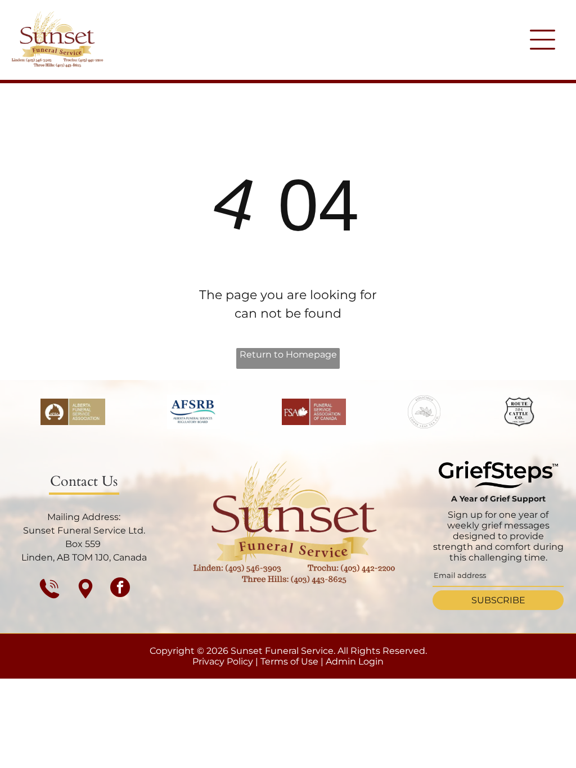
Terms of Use (289, 661)
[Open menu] (542, 39)
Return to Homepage (288, 354)
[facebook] (120, 588)
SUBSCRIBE (498, 600)
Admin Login (355, 661)
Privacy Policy (222, 661)
